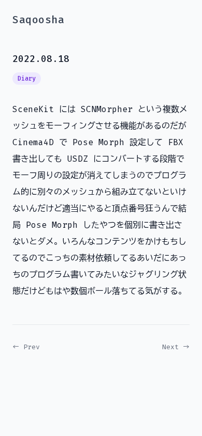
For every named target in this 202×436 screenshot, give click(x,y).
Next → (176, 347)
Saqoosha (38, 19)
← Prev (26, 347)
